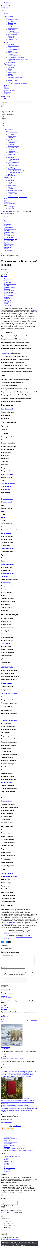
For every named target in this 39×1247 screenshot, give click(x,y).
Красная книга (8, 64)
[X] (9, 942)
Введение (7, 221)
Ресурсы (7, 88)
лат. (8, 353)
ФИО (6, 1222)
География (7, 92)
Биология (7, 93)
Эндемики (11, 36)
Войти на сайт (5, 7)
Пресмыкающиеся (13, 33)
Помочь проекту (9, 1145)
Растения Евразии (13, 46)
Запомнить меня (8, 1205)
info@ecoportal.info (6, 1122)
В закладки (4, 1016)
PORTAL (5, 1111)
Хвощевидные (8, 237)
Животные (11, 65)
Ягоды (10, 60)
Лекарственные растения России (18, 59)
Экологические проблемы (12, 1156)
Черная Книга (12, 80)
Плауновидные (9, 235)
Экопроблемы (8, 16)
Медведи (11, 24)
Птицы (10, 26)
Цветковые (7, 242)
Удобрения (11, 62)
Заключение (8, 250)
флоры (5, 924)
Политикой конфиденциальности (11, 1239)
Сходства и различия (10, 1142)
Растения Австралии (14, 56)
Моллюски (11, 41)
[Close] (2, 1195)
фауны (11, 924)
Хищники (11, 31)
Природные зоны (9, 90)
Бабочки (10, 75)
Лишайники (8, 247)
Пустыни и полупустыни (16, 57)
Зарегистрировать (6, 1212)
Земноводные (12, 23)
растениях (34, 310)
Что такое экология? (10, 1138)
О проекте (7, 1137)
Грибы (10, 47)
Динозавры (11, 37)
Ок (25, 1245)
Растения (11, 44)
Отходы (6, 85)
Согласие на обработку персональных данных (18, 1150)
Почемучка (7, 1140)
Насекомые (11, 29)
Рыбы (10, 82)
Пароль (7, 1226)
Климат (6, 87)
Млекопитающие (13, 19)
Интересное (8, 1143)
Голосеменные (8, 240)
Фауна (6, 18)
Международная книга (15, 77)
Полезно (7, 1147)
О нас (6, 2)
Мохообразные (9, 244)
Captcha (7, 1227)
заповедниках (11, 922)
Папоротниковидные (10, 239)
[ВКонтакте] (2, 942)
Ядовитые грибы (13, 52)
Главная (3, 98)
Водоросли (7, 245)
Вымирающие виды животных (17, 83)
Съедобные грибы (13, 49)
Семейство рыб (13, 28)
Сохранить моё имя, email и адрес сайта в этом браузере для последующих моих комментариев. (19, 973)
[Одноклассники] (4, 942)
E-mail (6, 1224)
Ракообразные (12, 34)
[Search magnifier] (2, 104)
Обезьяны (11, 21)
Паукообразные (13, 39)
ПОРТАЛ (5, 5)
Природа (10, 54)
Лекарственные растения (15, 172)
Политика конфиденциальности (14, 1148)
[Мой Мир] (7, 942)
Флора (6, 42)
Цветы (10, 74)
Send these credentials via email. (15, 1231)
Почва (10, 51)
